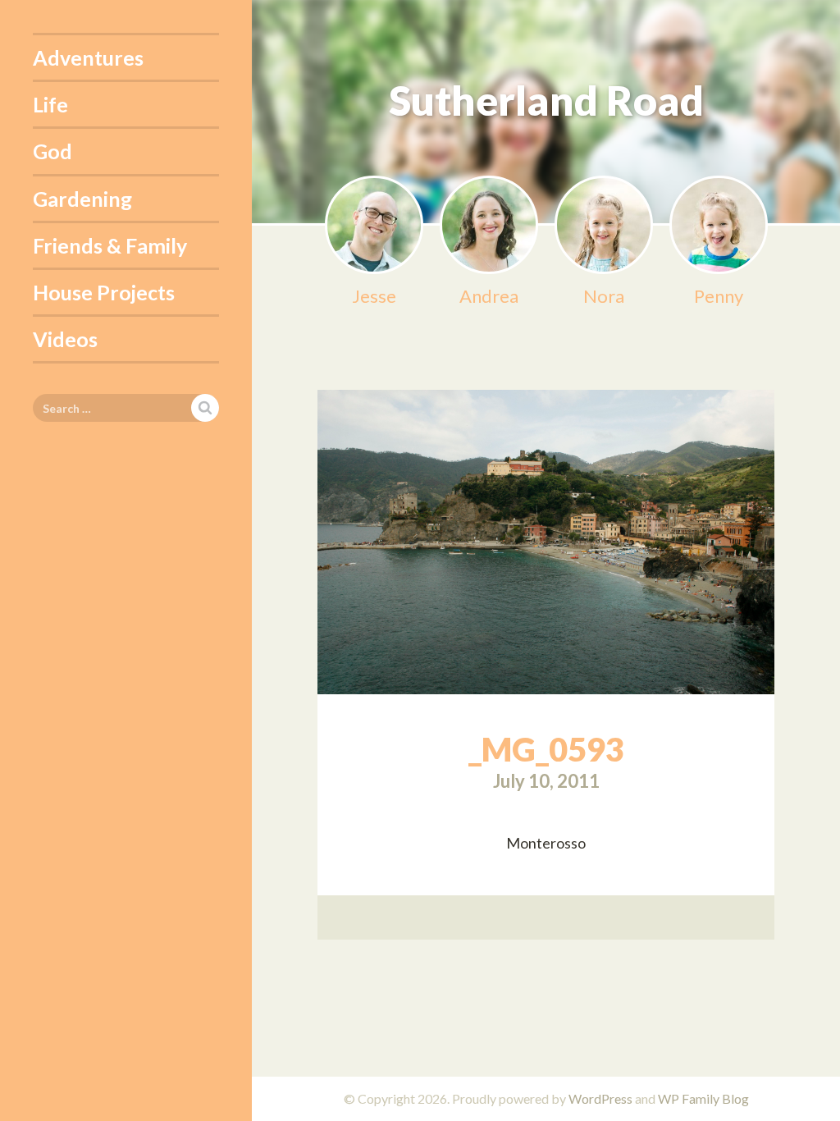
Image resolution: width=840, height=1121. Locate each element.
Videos (65, 339)
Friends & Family (110, 245)
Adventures (88, 57)
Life (50, 104)
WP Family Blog (703, 1098)
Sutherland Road (546, 100)
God (52, 151)
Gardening (82, 198)
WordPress (600, 1098)
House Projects (104, 292)
